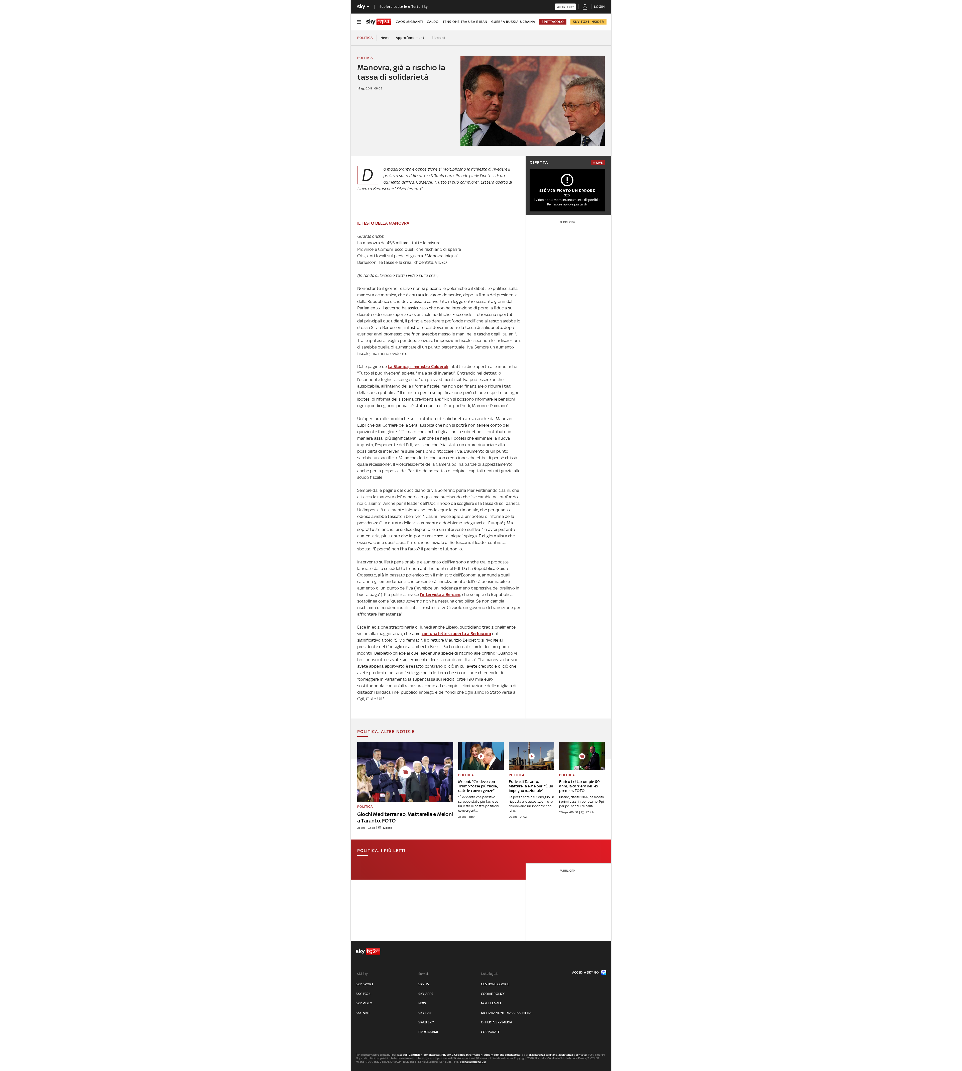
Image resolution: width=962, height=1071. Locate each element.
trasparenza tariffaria (543, 1054)
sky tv (423, 984)
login (599, 7)
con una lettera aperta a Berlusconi (456, 633)
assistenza (565, 1054)
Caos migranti (409, 22)
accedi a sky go (585, 972)
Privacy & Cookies (453, 1054)
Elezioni (438, 38)
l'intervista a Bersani (440, 594)
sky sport (364, 984)
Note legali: (489, 974)
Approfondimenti (411, 38)
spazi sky (426, 1022)
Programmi (428, 1032)
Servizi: (423, 974)
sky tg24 (363, 994)
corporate (490, 1032)
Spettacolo (553, 22)
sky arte (363, 1013)
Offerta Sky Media (496, 1022)
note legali (491, 1003)
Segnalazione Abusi (473, 1061)
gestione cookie (495, 984)
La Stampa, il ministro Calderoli (418, 366)
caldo (433, 22)
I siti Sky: (362, 974)
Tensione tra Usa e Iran (465, 22)
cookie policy (493, 994)
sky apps (426, 994)
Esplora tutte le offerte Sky (404, 7)
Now (422, 1003)
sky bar (424, 1013)
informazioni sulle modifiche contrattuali (493, 1054)
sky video (364, 1003)
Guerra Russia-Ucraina (513, 22)
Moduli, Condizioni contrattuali (419, 1054)
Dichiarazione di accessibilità (506, 1013)
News (385, 38)
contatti (581, 1054)
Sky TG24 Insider (588, 22)
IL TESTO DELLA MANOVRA (383, 223)
